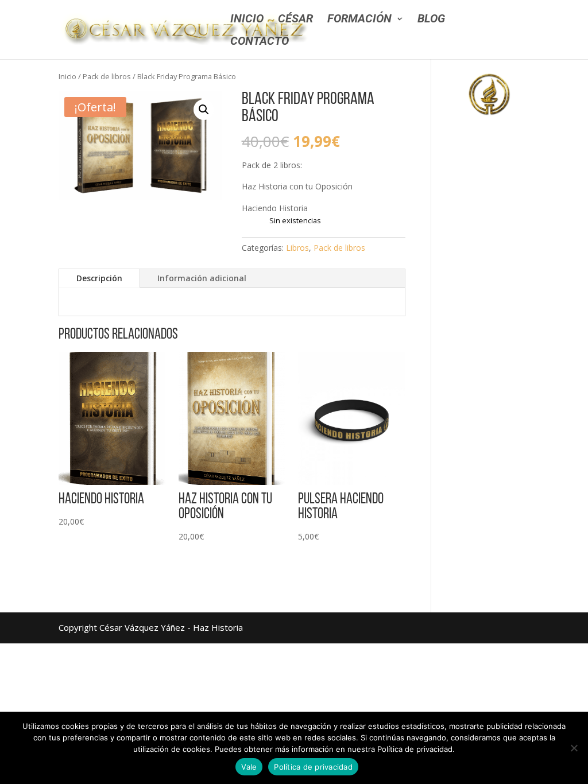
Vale (249, 766)
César (295, 19)
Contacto (259, 42)
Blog (431, 19)
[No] (573, 748)
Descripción (99, 278)
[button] (204, 109)
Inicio (247, 19)
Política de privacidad (313, 766)
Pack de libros (107, 76)
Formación (359, 19)
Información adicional (201, 278)
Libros (297, 247)
